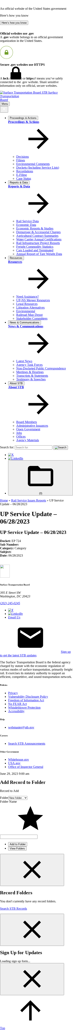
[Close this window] (32, 870)
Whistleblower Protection (24, 707)
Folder (4, 797)
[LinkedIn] (15, 458)
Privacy (13, 693)
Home (4, 500)
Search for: (7, 447)
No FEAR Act (17, 704)
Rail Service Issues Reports (28, 500)
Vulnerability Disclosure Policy (28, 696)
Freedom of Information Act (26, 700)
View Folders (17, 848)
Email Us (14, 617)
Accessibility (16, 711)
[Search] (60, 447)
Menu (5, 103)
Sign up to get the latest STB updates (35, 653)
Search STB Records (13, 908)
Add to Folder (18, 844)
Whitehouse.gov (18, 759)
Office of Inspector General (25, 767)
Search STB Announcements (26, 743)
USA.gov (14, 763)
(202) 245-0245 (10, 603)
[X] (11, 454)
